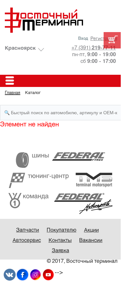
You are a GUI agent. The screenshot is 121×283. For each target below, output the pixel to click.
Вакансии (90, 240)
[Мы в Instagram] (35, 274)
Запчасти (27, 230)
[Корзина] (112, 40)
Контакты (60, 240)
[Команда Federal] (60, 203)
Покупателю (61, 230)
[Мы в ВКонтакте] (9, 274)
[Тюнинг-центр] (60, 180)
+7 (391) (93, 48)
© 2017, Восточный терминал (82, 261)
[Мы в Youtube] (48, 274)
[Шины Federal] (60, 160)
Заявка (60, 250)
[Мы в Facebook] (22, 274)
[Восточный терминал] (60, 20)
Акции (91, 230)
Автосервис (27, 240)
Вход (83, 39)
